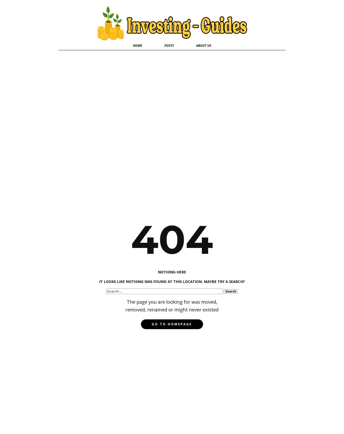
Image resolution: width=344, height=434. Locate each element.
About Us (203, 45)
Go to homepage (172, 324)
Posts (169, 45)
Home (137, 45)
